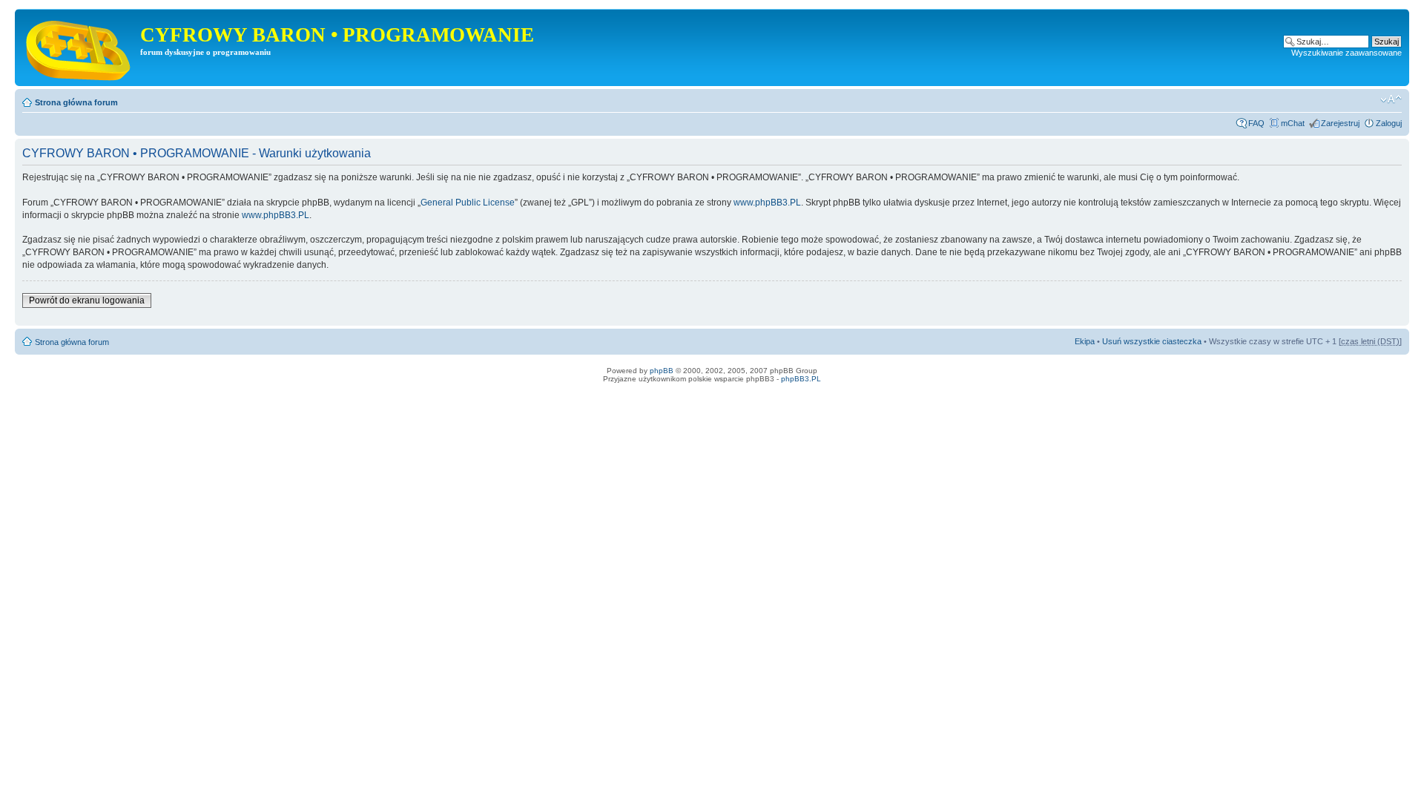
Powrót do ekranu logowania (87, 300)
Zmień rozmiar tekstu (1391, 99)
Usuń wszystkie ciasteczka (1152, 341)
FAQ (1256, 123)
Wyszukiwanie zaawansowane (1346, 52)
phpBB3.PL (801, 379)
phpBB (661, 371)
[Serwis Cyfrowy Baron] (79, 47)
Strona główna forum (76, 102)
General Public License (468, 202)
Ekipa (1085, 341)
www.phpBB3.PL (767, 202)
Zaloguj (1389, 123)
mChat (1293, 123)
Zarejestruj (1340, 123)
